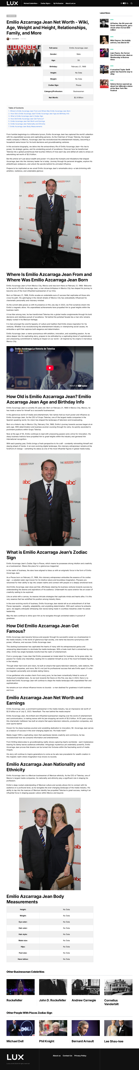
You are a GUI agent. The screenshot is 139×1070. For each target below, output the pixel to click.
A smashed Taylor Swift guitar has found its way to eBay (121, 71)
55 (79, 60)
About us (57, 1056)
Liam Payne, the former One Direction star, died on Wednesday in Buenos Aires (121, 56)
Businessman (11, 16)
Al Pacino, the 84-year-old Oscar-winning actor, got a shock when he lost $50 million (121, 26)
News (111, 19)
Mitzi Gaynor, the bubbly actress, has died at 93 (120, 41)
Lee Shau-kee (113, 1041)
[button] (124, 3)
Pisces (78, 85)
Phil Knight (46, 1041)
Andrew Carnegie (84, 1000)
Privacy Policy (80, 1056)
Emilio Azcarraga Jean (78, 48)
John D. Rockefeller (52, 1000)
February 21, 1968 (78, 66)
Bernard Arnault (83, 1041)
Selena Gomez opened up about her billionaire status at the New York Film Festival (121, 87)
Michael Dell (15, 1041)
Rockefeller (14, 1000)
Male (79, 54)
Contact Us (67, 1056)
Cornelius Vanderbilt (111, 1002)
